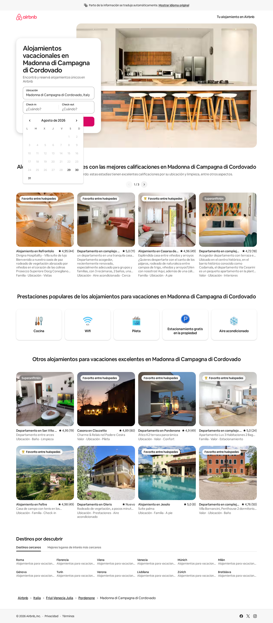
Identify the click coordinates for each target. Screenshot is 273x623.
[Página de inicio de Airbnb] (26, 17)
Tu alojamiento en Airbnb (235, 17)
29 (69, 170)
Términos (68, 616)
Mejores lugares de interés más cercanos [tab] (74, 547)
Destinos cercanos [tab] (28, 547)
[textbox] (40, 109)
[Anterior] (129, 184)
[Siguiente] (144, 184)
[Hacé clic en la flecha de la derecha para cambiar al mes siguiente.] (76, 120)
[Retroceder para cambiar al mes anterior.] (30, 120)
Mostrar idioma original (174, 5)
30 (77, 170)
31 (29, 178)
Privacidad (51, 616)
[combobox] (58, 94)
